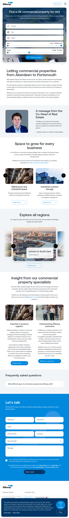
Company (40, 434)
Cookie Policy (54, 465)
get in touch (33, 297)
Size (8, 43)
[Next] (63, 175)
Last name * (40, 419)
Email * (10, 426)
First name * (11, 419)
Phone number (12, 434)
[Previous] (5, 175)
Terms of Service (50, 467)
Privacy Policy (43, 465)
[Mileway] (8, 3)
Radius (9, 50)
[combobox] (20, 26)
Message (10, 448)
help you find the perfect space (39, 162)
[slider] (8, 46)
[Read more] (19, 176)
